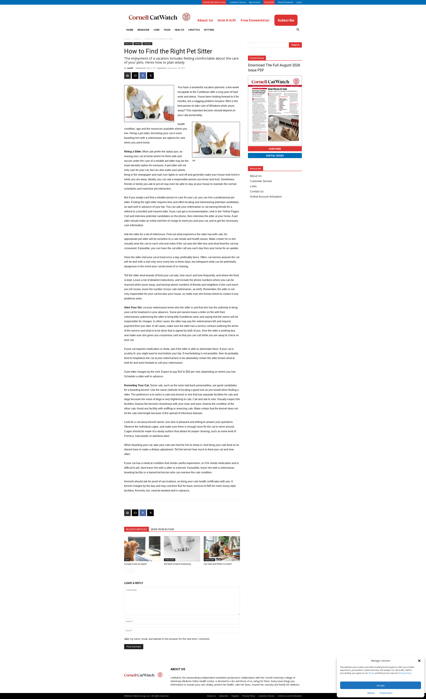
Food (167, 29)
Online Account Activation (266, 196)
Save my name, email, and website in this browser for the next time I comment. (167, 638)
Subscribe (275, 148)
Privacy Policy (405, 673)
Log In (299, 2)
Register (235, 696)
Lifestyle (194, 29)
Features (137, 38)
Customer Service (237, 2)
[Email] (135, 75)
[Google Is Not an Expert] (142, 548)
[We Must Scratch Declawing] (182, 548)
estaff (130, 68)
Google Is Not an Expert (135, 564)
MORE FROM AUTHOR (162, 529)
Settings (371, 692)
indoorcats (147, 43)
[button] (419, 660)
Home (129, 29)
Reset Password (285, 2)
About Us (256, 176)
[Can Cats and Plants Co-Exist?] (222, 548)
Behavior (143, 29)
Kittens (209, 29)
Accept (381, 685)
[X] (150, 75)
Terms (371, 673)
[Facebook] (142, 75)
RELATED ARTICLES (136, 529)
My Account (254, 2)
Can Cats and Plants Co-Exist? (218, 564)
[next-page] (131, 571)
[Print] (127, 75)
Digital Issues (275, 155)
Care (157, 29)
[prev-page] (126, 571)
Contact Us (257, 191)
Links (253, 186)
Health (179, 29)
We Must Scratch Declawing (177, 564)
